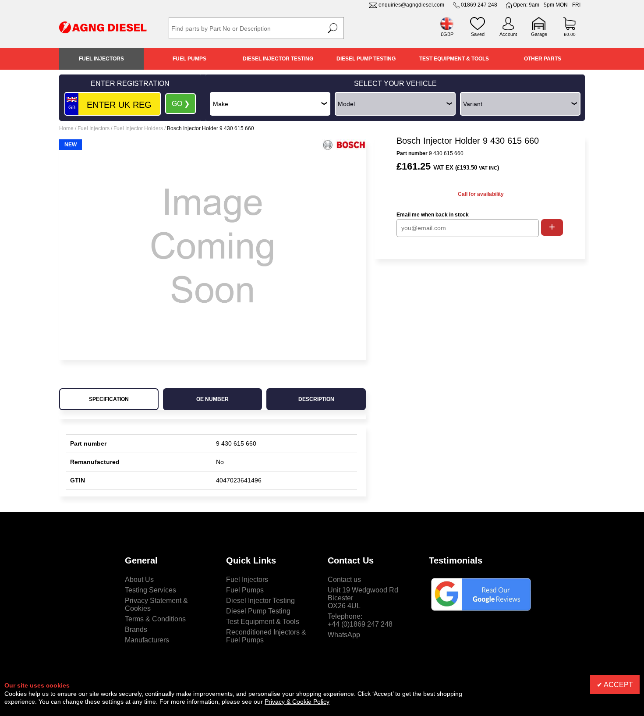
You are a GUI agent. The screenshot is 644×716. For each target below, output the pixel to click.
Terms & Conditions (155, 619)
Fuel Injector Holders (138, 128)
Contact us (344, 579)
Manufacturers (147, 640)
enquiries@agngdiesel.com (411, 5)
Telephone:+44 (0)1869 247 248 (360, 620)
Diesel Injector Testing (278, 59)
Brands (136, 629)
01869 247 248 (479, 5)
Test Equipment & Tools (454, 59)
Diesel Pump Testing (366, 59)
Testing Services (150, 590)
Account (508, 34)
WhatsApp (344, 634)
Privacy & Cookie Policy (297, 701)
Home (66, 128)
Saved (478, 34)
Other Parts (542, 59)
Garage (539, 34)
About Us (139, 579)
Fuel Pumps (189, 59)
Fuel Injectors (101, 59)
